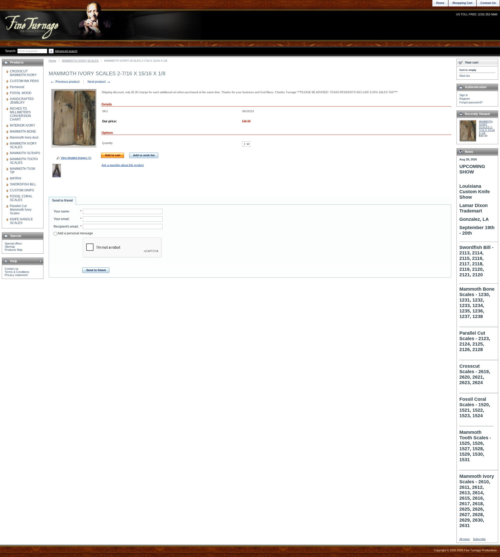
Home (52, 60)
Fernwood (17, 87)
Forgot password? (471, 102)
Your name (61, 211)
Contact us (11, 268)
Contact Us (488, 2)
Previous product (64, 82)
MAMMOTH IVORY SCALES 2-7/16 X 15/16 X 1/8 (487, 127)
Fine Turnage (32, 22)
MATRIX (15, 178)
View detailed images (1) (76, 157)
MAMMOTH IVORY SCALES (80, 60)
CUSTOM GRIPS (22, 190)
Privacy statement (16, 275)
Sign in (463, 95)
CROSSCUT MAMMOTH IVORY (23, 73)
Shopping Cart (462, 2)
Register (464, 98)
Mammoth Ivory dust (24, 137)
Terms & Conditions (17, 271)
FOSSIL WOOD (21, 93)
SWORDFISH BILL (23, 184)
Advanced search (66, 51)
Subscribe (479, 539)
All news (464, 539)
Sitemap (10, 246)
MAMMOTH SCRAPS (25, 153)
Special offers (13, 243)
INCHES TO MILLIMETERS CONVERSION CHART (20, 114)
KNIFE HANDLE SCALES (21, 221)
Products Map (13, 249)
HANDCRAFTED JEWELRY (22, 100)
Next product (99, 82)
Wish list (464, 75)
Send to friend (62, 200)
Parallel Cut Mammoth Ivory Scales (21, 209)
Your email (61, 219)
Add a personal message (75, 233)
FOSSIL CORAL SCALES (21, 198)
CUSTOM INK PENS (24, 81)
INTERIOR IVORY (22, 125)
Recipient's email (66, 226)
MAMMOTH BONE (23, 131)
